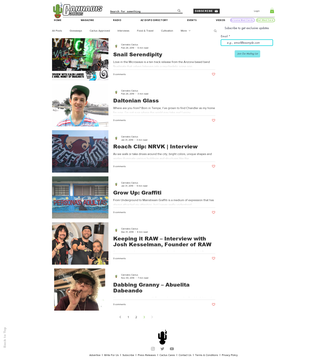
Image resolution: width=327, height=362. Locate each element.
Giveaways (76, 30)
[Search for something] (179, 10)
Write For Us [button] (111, 355)
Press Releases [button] (147, 355)
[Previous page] (120, 317)
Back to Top (5, 337)
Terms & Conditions (206, 355)
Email (224, 36)
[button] (206, 11)
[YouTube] (171, 348)
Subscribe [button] (128, 355)
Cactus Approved (100, 30)
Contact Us (185, 355)
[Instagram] (152, 348)
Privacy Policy (230, 355)
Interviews (123, 30)
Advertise (94, 355)
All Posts (57, 30)
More (184, 30)
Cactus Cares (167, 355)
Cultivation (167, 30)
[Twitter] (162, 348)
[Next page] (152, 317)
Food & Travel (145, 30)
